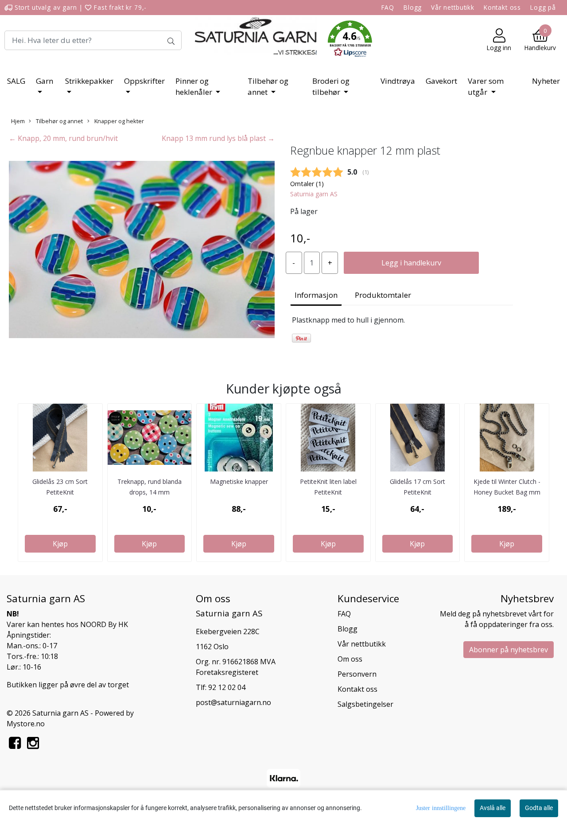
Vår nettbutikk (452, 7)
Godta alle (539, 807)
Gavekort (441, 81)
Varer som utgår (486, 86)
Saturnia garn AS (314, 194)
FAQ (388, 7)
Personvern (357, 674)
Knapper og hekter (118, 121)
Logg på (543, 7)
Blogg (413, 7)
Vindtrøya (398, 81)
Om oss (350, 659)
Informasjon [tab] (316, 295)
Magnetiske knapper (239, 481)
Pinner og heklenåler (194, 86)
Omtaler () (307, 183)
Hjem (18, 121)
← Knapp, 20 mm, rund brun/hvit (63, 138)
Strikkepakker (89, 81)
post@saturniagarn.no (233, 702)
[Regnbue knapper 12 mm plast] (142, 251)
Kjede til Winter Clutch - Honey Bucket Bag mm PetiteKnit (507, 492)
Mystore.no (26, 724)
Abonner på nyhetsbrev (508, 650)
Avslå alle (492, 807)
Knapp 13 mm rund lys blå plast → (218, 138)
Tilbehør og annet (268, 86)
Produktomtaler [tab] (383, 295)
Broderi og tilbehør (331, 86)
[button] (350, 40)
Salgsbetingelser (365, 704)
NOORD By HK (104, 624)
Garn (44, 81)
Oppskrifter (144, 81)
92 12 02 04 (226, 687)
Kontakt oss (502, 7)
